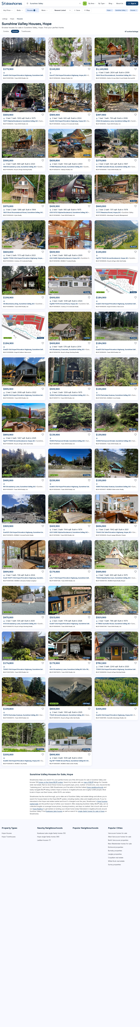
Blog (110, 3)
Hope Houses (7, 833)
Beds (19, 10)
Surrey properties (114, 864)
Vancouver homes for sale (117, 833)
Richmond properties (115, 847)
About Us (119, 3)
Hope (12, 19)
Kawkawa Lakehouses (54, 811)
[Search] (85, 3)
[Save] (43, 69)
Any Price (6, 10)
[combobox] (56, 3)
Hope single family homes (46, 837)
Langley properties (115, 854)
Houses (31, 10)
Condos (6, 31)
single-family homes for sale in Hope (91, 811)
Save (78, 10)
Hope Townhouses (9, 837)
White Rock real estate (116, 861)
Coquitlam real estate (115, 858)
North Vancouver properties (118, 840)
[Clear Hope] (111, 10)
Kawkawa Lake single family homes (50, 833)
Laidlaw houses (42, 840)
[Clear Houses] (136, 10)
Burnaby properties (115, 851)
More (44, 10)
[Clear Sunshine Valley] (126, 10)
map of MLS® (88, 782)
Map (88, 10)
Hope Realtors (38, 809)
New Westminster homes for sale (120, 844)
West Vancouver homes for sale (119, 837)
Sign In (133, 3)
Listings (4, 19)
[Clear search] (79, 3)
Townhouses (26, 31)
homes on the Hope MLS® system (50, 782)
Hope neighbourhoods (95, 787)
